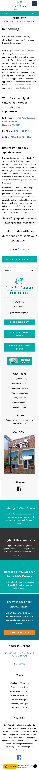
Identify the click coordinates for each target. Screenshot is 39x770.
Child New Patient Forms (19, 347)
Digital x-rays (13, 545)
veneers (22, 588)
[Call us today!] (32, 13)
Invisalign (9, 514)
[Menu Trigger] (34, 3)
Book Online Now (22, 137)
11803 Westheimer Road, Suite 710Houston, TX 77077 (20, 654)
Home (6, 21)
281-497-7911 (22, 131)
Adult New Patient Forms (19, 334)
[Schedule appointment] (10, 766)
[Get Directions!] (6, 13)
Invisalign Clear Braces (19, 508)
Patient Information (17, 21)
